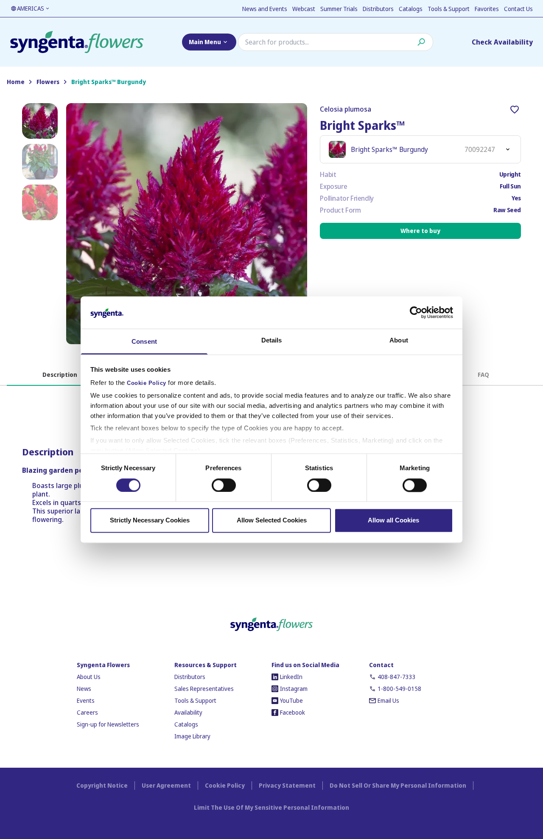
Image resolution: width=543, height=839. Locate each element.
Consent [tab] (144, 341)
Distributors (378, 9)
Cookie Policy (146, 384)
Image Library (192, 736)
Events (86, 700)
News (84, 689)
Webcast (303, 9)
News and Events (264, 9)
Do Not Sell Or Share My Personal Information (398, 785)
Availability (188, 712)
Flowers (47, 82)
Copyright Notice (102, 785)
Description (59, 374)
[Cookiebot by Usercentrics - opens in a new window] (416, 312)
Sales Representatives (204, 689)
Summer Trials (339, 9)
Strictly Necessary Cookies (150, 520)
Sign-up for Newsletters (108, 724)
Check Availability (502, 42)
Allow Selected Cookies (272, 520)
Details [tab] (271, 340)
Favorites (487, 9)
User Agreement (166, 785)
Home (16, 82)
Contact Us (518, 9)
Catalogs (411, 9)
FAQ (483, 374)
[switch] (224, 485)
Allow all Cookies (393, 520)
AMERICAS (30, 8)
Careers (87, 712)
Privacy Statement (287, 785)
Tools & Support (449, 9)
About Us (89, 677)
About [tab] (398, 340)
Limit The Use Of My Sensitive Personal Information (271, 807)
